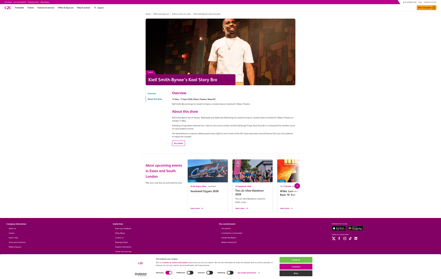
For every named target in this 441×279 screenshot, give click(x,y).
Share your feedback (123, 228)
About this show (155, 99)
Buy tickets (8, 2)
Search (101, 8)
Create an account (430, 2)
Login (420, 2)
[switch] (190, 273)
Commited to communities (231, 233)
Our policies (226, 228)
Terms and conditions (17, 242)
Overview (152, 93)
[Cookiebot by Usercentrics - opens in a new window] (141, 274)
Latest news (13, 238)
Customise (296, 267)
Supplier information (123, 247)
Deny (296, 273)
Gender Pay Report (228, 238)
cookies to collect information (175, 262)
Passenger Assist (33, 2)
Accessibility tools (410, 2)
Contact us (119, 238)
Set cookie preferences (247, 273)
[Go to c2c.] (148, 14)
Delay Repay (45, 2)
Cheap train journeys (123, 251)
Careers (11, 233)
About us (12, 228)
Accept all (296, 260)
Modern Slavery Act (229, 242)
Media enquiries (15, 247)
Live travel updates (20, 2)
